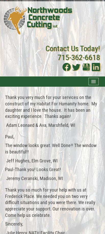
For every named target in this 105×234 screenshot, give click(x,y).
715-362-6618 (79, 57)
